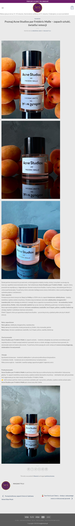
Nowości (38, 18)
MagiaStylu (47, 30)
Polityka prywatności (52, 520)
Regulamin (40, 520)
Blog (33, 520)
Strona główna (25, 520)
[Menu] (2, 7)
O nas (17, 520)
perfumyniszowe (49, 476)
